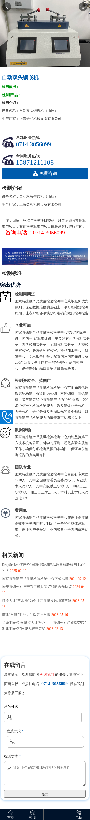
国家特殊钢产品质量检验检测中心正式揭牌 (35, 579)
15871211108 (35, 162)
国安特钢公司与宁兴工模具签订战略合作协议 (37, 587)
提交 (45, 794)
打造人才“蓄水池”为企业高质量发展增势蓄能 (37, 601)
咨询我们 (47, 674)
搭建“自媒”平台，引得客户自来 (26, 615)
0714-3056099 (55, 683)
